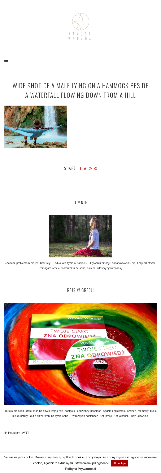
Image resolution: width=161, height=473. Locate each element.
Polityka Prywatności (80, 468)
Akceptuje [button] (119, 463)
